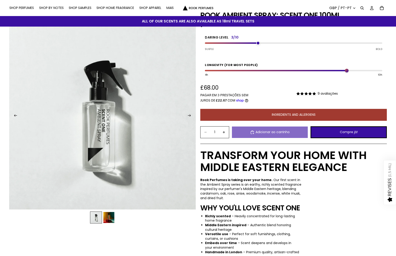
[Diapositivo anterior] (14, 116)
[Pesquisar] (362, 8)
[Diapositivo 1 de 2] (96, 217)
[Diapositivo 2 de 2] (108, 217)
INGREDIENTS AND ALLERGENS (294, 114)
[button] (390, 182)
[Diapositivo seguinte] (191, 116)
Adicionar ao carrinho (273, 132)
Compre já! (349, 132)
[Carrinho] (382, 8)
